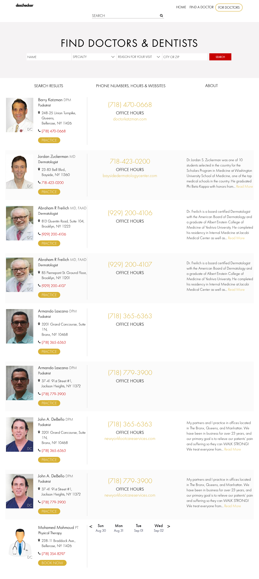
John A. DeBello (55, 419)
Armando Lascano (57, 311)
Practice (49, 140)
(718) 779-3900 (130, 372)
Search (220, 57)
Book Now (52, 562)
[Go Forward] (169, 527)
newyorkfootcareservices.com (129, 438)
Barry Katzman (54, 100)
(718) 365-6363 (130, 315)
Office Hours (130, 113)
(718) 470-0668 (130, 104)
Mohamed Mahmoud (58, 527)
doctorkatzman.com (130, 119)
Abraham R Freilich (62, 208)
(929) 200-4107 (130, 264)
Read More (244, 186)
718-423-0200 (130, 161)
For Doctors (229, 7)
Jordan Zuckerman (56, 156)
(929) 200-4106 (130, 212)
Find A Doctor (202, 7)
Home (181, 7)
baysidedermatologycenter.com (130, 175)
